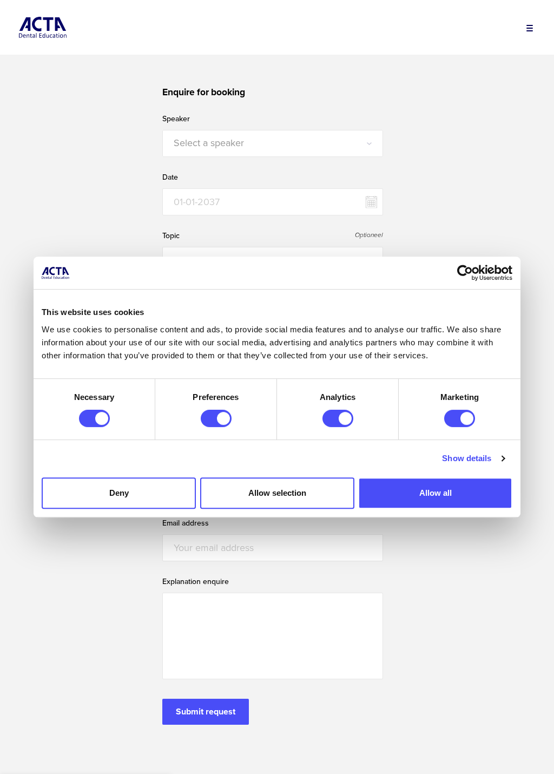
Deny (119, 492)
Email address (185, 523)
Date (170, 177)
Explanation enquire (195, 582)
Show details (466, 458)
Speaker (176, 119)
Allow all (435, 492)
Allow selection (277, 492)
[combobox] (272, 143)
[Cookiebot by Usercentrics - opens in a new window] (465, 273)
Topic (171, 236)
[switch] (216, 418)
